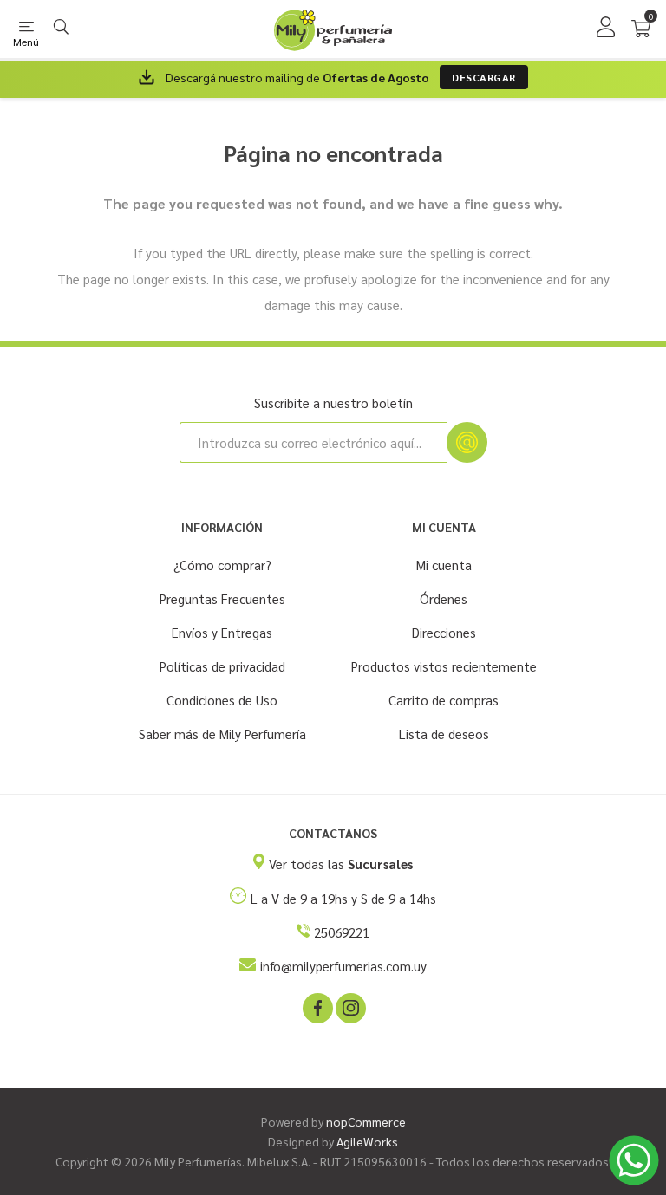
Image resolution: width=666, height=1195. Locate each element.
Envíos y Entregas (222, 632)
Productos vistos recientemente (444, 666)
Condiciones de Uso (222, 700)
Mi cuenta (444, 564)
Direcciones (444, 632)
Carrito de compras (443, 700)
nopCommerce (366, 1121)
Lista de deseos (444, 733)
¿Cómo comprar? (222, 564)
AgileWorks (367, 1141)
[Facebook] (316, 1007)
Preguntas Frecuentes (222, 598)
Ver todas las (341, 863)
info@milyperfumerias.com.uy (343, 966)
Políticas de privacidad (222, 666)
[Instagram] (349, 1007)
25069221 (341, 932)
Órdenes (443, 598)
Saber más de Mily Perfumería (222, 733)
